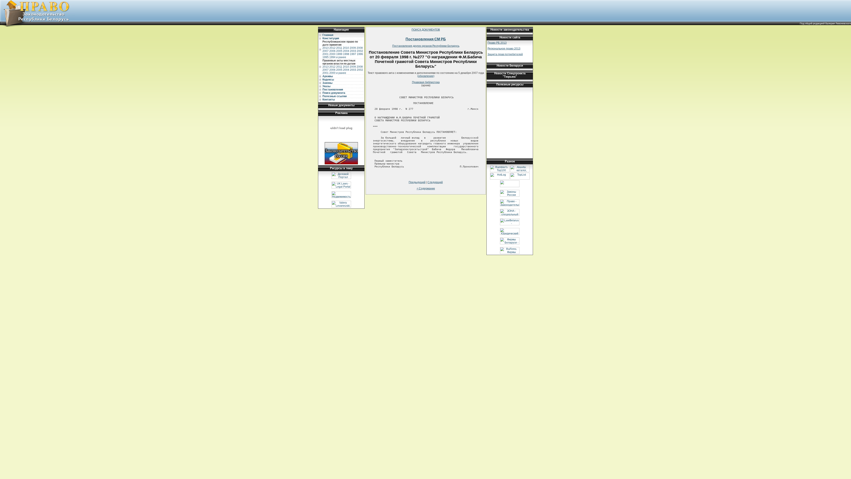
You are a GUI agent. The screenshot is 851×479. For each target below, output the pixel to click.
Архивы (327, 76)
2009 (353, 47)
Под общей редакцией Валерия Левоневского (825, 23)
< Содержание (426, 188)
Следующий (435, 182)
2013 (325, 47)
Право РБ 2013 (497, 42)
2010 (346, 47)
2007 (325, 51)
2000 (332, 54)
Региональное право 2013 (504, 48)
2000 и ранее (337, 73)
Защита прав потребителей (505, 54)
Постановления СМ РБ (426, 39)
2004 (346, 51)
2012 (332, 47)
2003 (353, 51)
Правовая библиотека (426, 82)
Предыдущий (417, 182)
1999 (339, 54)
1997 (353, 54)
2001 (325, 54)
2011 (339, 47)
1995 (325, 57)
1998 (346, 54)
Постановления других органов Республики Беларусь (425, 45)
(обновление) (425, 76)
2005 (339, 51)
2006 (332, 51)
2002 (360, 51)
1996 (360, 54)
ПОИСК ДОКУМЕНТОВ (426, 29)
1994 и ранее (337, 57)
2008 (360, 47)
